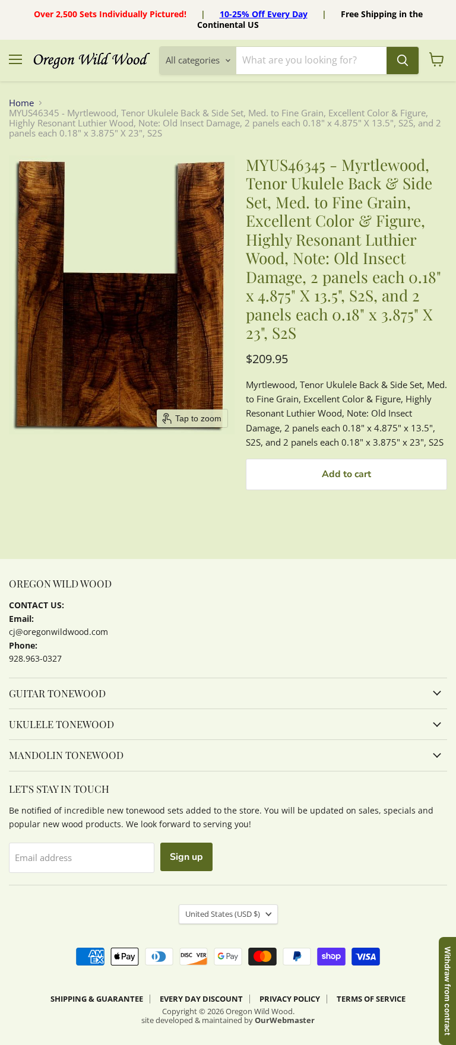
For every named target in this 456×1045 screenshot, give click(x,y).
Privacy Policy (289, 998)
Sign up (186, 856)
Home (21, 103)
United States (222, 914)
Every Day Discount (201, 998)
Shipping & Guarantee (96, 998)
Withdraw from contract (447, 991)
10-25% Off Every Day (264, 14)
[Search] (403, 60)
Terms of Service (371, 998)
